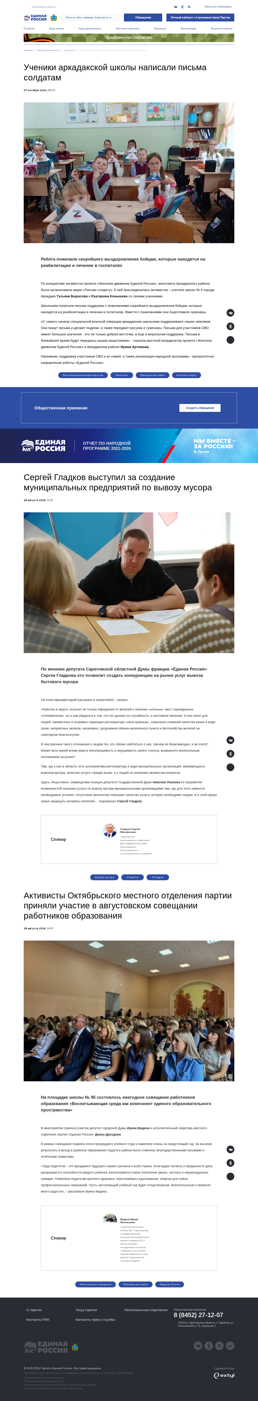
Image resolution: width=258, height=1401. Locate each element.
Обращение (143, 17)
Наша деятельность (89, 28)
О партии (29, 28)
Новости (69, 50)
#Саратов (132, 877)
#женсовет (121, 375)
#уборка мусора (104, 877)
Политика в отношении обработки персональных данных (60, 1384)
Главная (28, 50)
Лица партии (56, 28)
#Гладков (157, 877)
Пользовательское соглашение (43, 1377)
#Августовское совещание (95, 1284)
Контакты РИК (37, 1320)
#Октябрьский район (135, 1284)
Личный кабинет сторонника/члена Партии (200, 17)
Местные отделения (127, 28)
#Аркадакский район (152, 375)
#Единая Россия (170, 1284)
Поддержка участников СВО (129, 37)
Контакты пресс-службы (95, 1320)
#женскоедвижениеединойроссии (83, 375)
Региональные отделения (146, 1310)
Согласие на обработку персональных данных (53, 1388)
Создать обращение (200, 408)
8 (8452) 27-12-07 (198, 1314)
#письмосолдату (187, 375)
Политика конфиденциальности (44, 1381)
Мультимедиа (188, 28)
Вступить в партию (222, 28)
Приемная (160, 28)
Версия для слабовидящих (218, 6)
